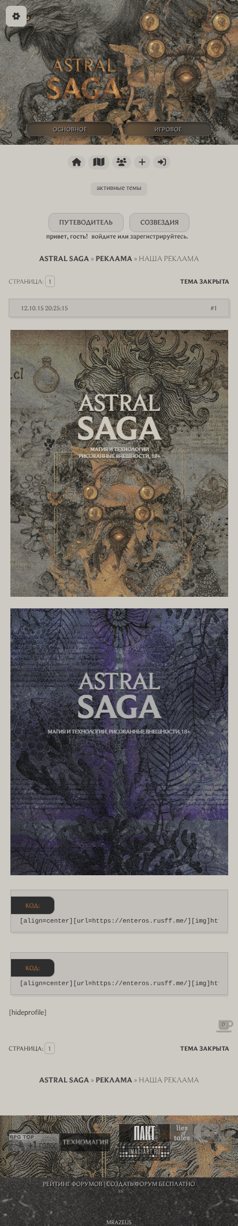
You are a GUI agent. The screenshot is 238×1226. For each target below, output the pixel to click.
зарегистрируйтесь (158, 236)
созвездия (159, 222)
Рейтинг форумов (72, 1184)
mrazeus (119, 1222)
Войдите (103, 236)
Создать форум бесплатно (151, 1184)
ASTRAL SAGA (64, 258)
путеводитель (86, 222)
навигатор (98, 162)
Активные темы (119, 187)
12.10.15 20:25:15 (44, 308)
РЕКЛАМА (113, 258)
